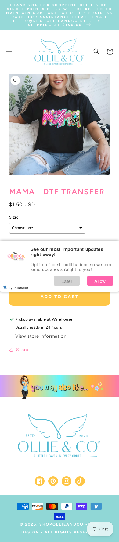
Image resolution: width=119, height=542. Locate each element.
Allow (100, 281)
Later (66, 281)
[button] (9, 51)
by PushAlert (19, 287)
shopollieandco (61, 524)
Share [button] (22, 349)
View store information (40, 336)
